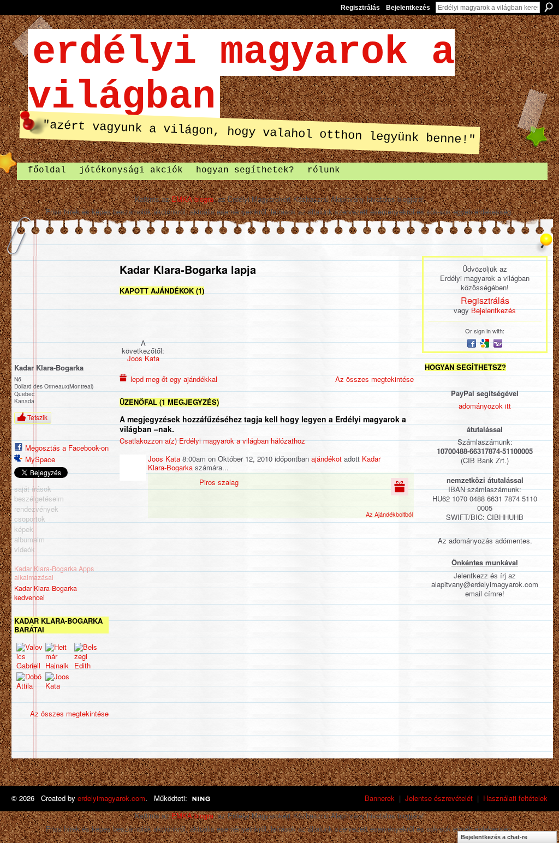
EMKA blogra (192, 199)
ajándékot (326, 458)
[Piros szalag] (143, 317)
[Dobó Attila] (29, 685)
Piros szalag (219, 482)
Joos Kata (143, 358)
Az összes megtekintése (69, 713)
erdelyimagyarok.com (111, 798)
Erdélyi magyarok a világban (241, 74)
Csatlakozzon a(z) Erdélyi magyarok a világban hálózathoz (212, 440)
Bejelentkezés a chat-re (494, 837)
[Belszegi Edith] (87, 656)
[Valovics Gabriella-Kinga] (29, 656)
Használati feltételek (515, 798)
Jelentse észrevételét (439, 798)
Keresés (548, 7)
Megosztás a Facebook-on (67, 448)
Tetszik (37, 417)
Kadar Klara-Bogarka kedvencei (45, 592)
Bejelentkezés (408, 7)
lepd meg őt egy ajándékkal (173, 379)
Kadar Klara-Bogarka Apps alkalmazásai (54, 573)
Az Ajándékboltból (389, 514)
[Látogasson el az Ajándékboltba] (399, 486)
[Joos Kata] (58, 685)
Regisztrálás (360, 7)
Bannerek (380, 798)
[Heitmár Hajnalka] (58, 656)
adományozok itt (485, 405)
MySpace (40, 459)
